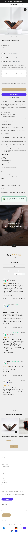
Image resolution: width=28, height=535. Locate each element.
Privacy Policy (4, 487)
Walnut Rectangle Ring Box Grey (9, 436)
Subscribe (6, 515)
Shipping (3, 478)
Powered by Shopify (18, 524)
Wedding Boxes (4, 464)
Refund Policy (4, 482)
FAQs (2, 475)
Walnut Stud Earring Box (8, 295)
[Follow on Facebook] (2, 520)
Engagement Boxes (5, 462)
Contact (3, 480)
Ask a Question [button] (14, 266)
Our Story (3, 457)
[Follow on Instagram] (6, 520)
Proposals (3, 459)
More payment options (14, 97)
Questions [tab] (14, 271)
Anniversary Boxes (5, 466)
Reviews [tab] (5, 271)
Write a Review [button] (14, 262)
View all (14, 446)
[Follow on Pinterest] (10, 520)
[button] (22, 298)
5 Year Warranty (4, 484)
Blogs (2, 468)
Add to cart (14, 89)
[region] (14, 225)
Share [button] (5, 298)
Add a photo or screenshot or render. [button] (14, 73)
